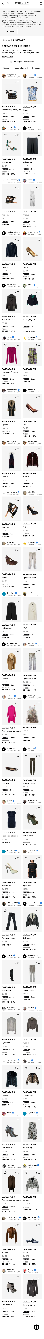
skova (30, 127)
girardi (9, 801)
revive (30, 180)
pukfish (10, 955)
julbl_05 (10, 127)
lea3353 (31, 748)
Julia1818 (31, 389)
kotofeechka (12, 643)
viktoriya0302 (12, 903)
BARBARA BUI (8, 107)
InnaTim (31, 593)
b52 (29, 1060)
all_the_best (32, 1217)
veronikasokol (33, 955)
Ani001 (30, 285)
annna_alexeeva (34, 903)
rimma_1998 (11, 285)
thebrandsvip (12, 492)
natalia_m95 (11, 442)
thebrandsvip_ (12, 180)
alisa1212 (31, 492)
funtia (9, 1113)
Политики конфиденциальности (16, 22)
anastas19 (11, 748)
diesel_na (31, 337)
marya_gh (31, 696)
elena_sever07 (33, 801)
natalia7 (31, 1008)
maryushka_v (12, 1008)
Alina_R (31, 1270)
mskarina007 (33, 232)
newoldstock (12, 390)
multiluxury (32, 1165)
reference (31, 850)
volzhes (31, 75)
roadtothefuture (13, 232)
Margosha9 (11, 75)
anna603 (10, 1270)
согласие (34, 24)
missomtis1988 (13, 1217)
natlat (9, 337)
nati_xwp (10, 1165)
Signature (11, 593)
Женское (6, 40)
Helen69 (31, 643)
